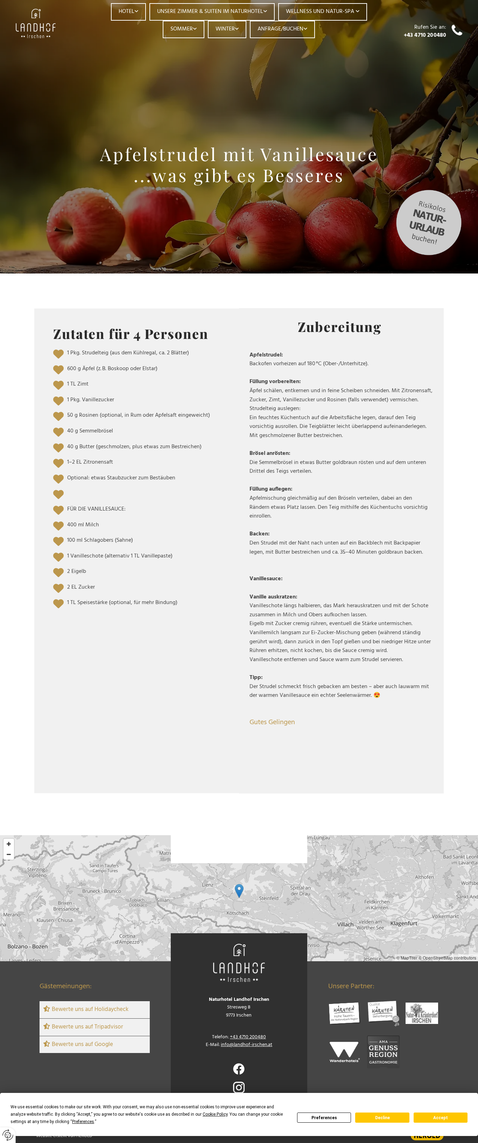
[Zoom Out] (8, 854)
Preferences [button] (83, 1121)
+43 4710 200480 (425, 35)
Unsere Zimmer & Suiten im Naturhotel (210, 11)
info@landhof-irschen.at (246, 1045)
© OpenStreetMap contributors (447, 958)
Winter (225, 29)
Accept (440, 1117)
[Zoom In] (8, 844)
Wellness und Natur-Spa (321, 11)
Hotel (126, 11)
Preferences (324, 1117)
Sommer (181, 29)
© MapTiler (406, 958)
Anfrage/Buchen (280, 29)
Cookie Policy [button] (215, 1114)
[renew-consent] (8, 1135)
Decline (382, 1117)
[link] (128, 12)
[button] (239, 891)
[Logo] (44, 23)
